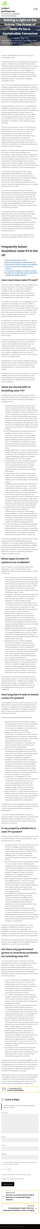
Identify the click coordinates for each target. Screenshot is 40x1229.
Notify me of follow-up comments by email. (17, 1175)
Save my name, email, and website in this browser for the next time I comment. (20, 1163)
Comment (5, 1113)
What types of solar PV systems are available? (21, 264)
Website (4, 1154)
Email (3, 1145)
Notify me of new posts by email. (13, 1179)
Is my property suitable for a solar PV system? (21, 271)
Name (3, 1137)
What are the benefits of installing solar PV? (20, 262)
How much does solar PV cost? (15, 260)
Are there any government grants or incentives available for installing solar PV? (21, 274)
